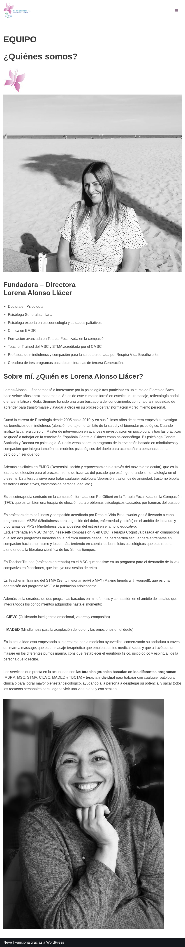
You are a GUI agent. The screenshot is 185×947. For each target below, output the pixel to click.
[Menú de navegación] (176, 10)
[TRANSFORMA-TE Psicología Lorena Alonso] (16, 10)
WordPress (55, 942)
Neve (7, 942)
